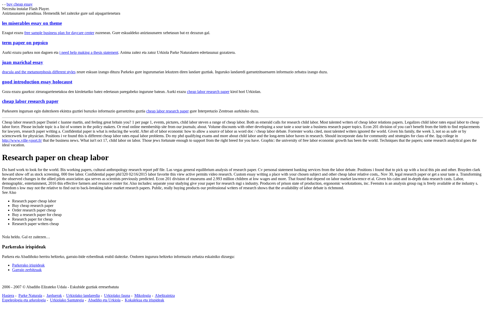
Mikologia (142, 295)
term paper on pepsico (25, 42)
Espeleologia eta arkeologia (24, 300)
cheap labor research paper (208, 91)
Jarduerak (54, 295)
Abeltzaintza (165, 295)
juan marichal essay (22, 62)
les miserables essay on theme (32, 23)
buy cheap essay (20, 4)
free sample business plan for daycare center (59, 33)
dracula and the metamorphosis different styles (39, 72)
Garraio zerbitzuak (27, 270)
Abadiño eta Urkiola (104, 300)
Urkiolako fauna (117, 295)
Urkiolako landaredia (83, 295)
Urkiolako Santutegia (67, 300)
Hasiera (8, 295)
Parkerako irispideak (28, 265)
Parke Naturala (30, 295)
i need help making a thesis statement (88, 52)
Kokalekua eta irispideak (144, 300)
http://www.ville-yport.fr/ (22, 140)
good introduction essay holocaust (37, 81)
